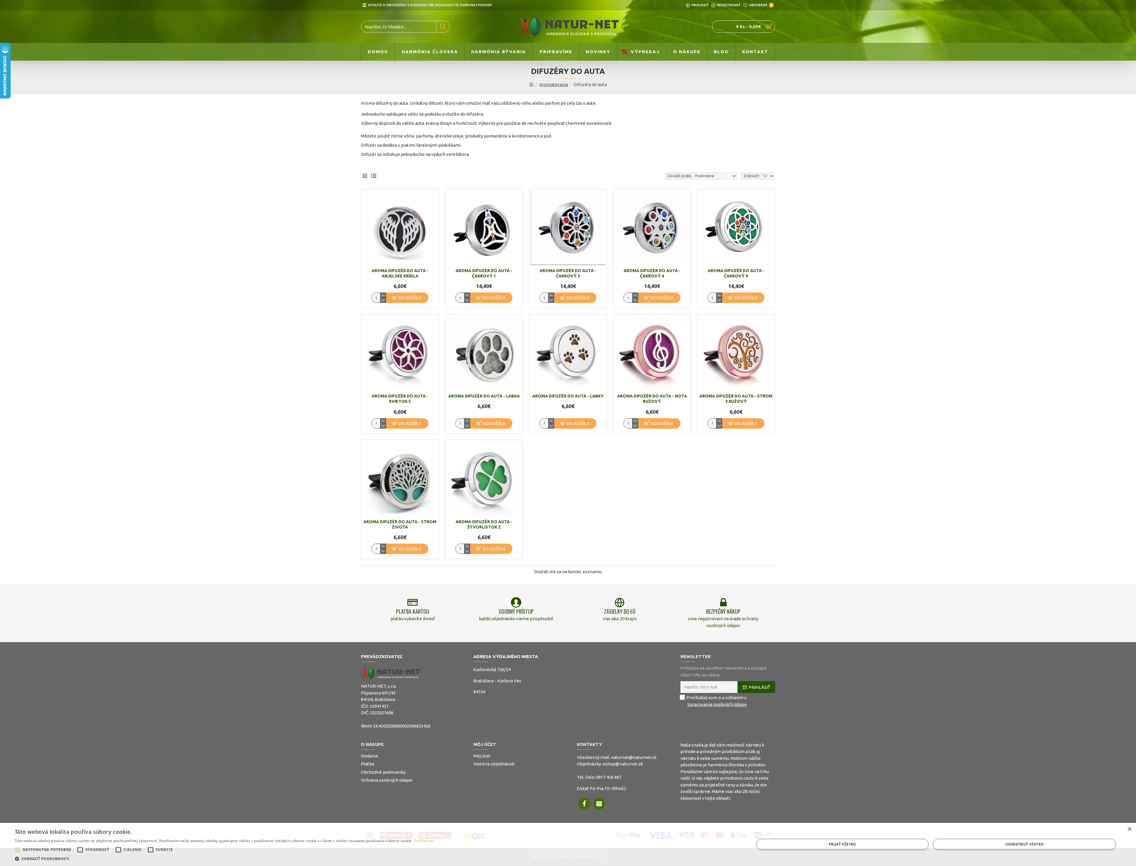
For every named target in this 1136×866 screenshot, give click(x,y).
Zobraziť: (751, 176)
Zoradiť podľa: (680, 176)
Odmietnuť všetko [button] (1024, 844)
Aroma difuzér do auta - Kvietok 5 (400, 399)
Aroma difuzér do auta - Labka (484, 396)
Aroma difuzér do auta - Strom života (399, 524)
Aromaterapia (553, 84)
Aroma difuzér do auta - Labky (568, 396)
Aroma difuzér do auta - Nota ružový (652, 399)
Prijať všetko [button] (842, 844)
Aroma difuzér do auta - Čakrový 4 (652, 273)
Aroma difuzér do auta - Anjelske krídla (400, 273)
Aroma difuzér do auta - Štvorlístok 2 (484, 524)
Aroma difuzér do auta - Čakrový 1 (484, 273)
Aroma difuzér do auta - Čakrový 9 (736, 273)
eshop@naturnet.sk (623, 763)
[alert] (568, 844)
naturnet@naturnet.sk (633, 757)
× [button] (1129, 829)
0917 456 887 (609, 777)
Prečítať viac (424, 840)
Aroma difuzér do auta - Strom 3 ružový (735, 399)
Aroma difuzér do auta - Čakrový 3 (568, 273)
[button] (17, 850)
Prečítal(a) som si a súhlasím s (716, 701)
